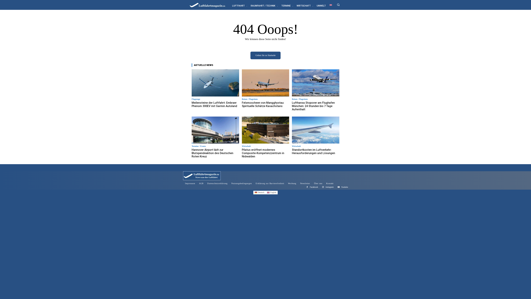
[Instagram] (323, 187)
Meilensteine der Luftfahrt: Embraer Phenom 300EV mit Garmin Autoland (214, 104)
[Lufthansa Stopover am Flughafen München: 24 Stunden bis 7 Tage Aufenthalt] (315, 82)
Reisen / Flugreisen (250, 99)
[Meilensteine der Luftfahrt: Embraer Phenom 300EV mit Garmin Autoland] (215, 82)
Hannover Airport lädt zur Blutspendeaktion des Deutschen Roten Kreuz (212, 153)
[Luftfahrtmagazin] (210, 5)
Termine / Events (199, 146)
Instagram (330, 187)
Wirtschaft (246, 146)
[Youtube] (338, 187)
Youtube (344, 187)
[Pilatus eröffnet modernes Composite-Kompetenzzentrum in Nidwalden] (265, 130)
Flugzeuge (196, 99)
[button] (338, 5)
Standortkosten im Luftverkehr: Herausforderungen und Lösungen (313, 151)
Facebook (314, 187)
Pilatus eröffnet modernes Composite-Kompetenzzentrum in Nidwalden (263, 153)
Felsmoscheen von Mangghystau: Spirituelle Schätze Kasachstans (263, 104)
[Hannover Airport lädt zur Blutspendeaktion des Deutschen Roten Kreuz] (215, 130)
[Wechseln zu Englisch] (330, 5)
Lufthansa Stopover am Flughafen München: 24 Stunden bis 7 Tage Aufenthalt (313, 106)
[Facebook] (307, 187)
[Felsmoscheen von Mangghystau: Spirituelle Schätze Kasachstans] (265, 82)
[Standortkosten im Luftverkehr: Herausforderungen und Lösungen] (315, 130)
